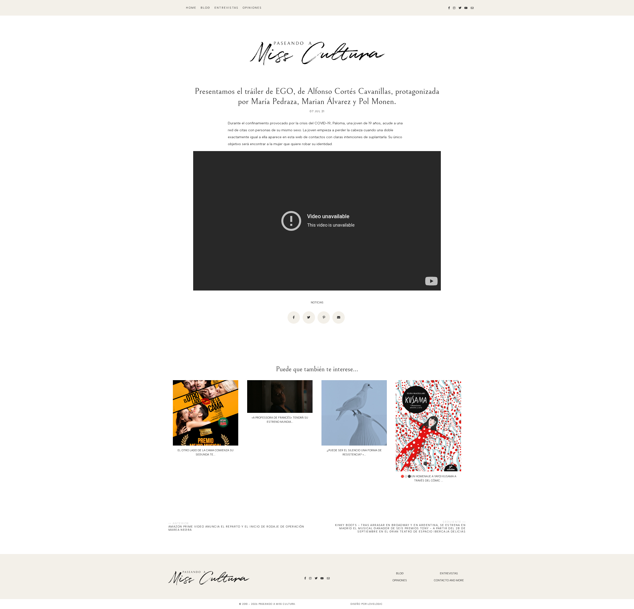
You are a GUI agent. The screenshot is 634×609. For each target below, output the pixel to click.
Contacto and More (449, 580)
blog (206, 7)
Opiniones (252, 7)
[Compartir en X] (309, 317)
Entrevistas (226, 7)
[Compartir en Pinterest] (323, 317)
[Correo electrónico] (338, 317)
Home (191, 7)
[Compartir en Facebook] (294, 317)
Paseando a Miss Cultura (277, 604)
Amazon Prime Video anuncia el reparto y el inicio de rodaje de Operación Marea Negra (236, 528)
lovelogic (375, 604)
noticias (317, 302)
